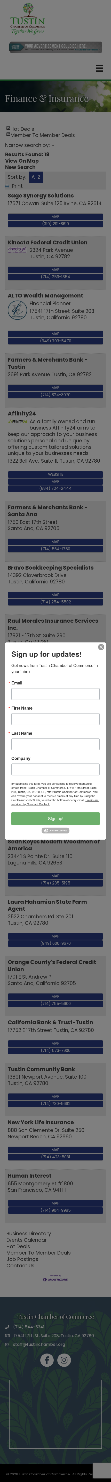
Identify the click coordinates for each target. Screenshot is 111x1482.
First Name (22, 708)
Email (16, 683)
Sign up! (55, 818)
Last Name (21, 733)
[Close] (101, 647)
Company (20, 758)
